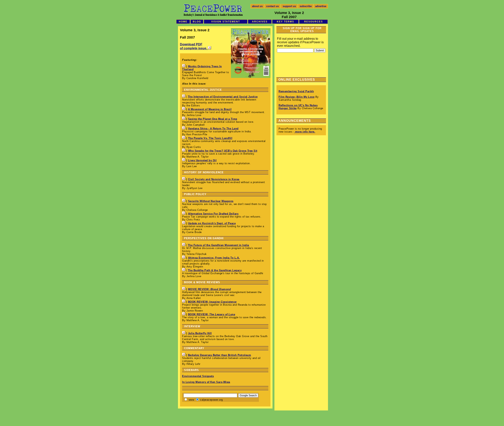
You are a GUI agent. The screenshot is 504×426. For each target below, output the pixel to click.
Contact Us (272, 6)
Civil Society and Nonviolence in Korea (213, 179)
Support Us (289, 6)
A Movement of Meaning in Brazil (210, 109)
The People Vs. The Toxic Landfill (210, 138)
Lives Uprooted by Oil (202, 160)
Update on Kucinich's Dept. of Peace (212, 223)
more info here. (304, 131)
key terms (285, 21)
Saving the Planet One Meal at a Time (212, 118)
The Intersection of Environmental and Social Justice (223, 96)
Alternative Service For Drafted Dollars (213, 213)
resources (313, 21)
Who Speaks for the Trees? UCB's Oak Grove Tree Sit (222, 150)
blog (197, 21)
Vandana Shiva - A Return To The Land (213, 128)
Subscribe (306, 6)
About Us (257, 6)
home (183, 21)
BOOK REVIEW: (212, 301)
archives (260, 21)
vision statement (225, 21)
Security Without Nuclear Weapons (210, 201)
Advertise (320, 6)
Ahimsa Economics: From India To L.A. (214, 257)
